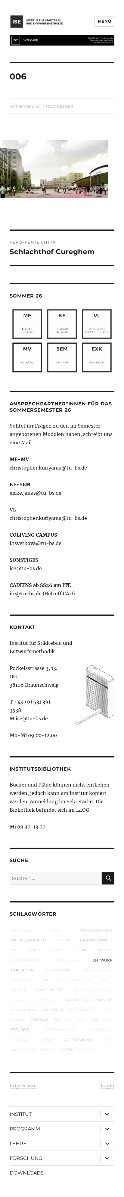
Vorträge (21, 1040)
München (46, 1000)
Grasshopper (97, 970)
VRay (48, 1040)
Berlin (63, 940)
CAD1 (35, 950)
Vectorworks (59, 1029)
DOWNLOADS (27, 1173)
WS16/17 (48, 1049)
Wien (107, 1040)
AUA (55, 930)
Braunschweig (96, 940)
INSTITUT (21, 1114)
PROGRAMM (25, 1129)
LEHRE (18, 1143)
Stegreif (20, 1029)
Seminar (39, 1020)
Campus (58, 950)
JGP (45, 980)
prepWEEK (53, 1010)
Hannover (22, 980)
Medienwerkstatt (93, 990)
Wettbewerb (77, 1040)
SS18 (94, 1020)
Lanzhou (79, 980)
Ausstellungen (95, 930)
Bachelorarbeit (28, 940)
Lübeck (19, 990)
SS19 (108, 1020)
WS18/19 (86, 1049)
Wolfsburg (23, 1049)
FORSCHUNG (26, 1158)
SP (56, 1020)
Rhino (17, 1020)
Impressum (23, 1086)
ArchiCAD (21, 930)
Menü (104, 21)
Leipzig (105, 980)
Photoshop (23, 1010)
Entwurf (102, 960)
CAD (15, 950)
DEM (82, 950)
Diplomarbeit (25, 960)
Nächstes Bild (59, 106)
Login (107, 1086)
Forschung (58, 970)
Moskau (19, 1000)
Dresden (66, 960)
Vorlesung (100, 1029)
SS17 (80, 1020)
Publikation (82, 1010)
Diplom (104, 950)
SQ (67, 1020)
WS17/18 (66, 1049)
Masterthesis (50, 990)
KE (59, 980)
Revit (106, 1010)
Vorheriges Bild (25, 106)
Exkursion (22, 970)
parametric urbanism (89, 1000)
